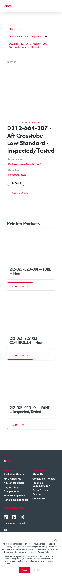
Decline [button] (37, 570)
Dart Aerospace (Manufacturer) (24, 164)
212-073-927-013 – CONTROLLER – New (26, 340)
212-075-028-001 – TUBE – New (30, 271)
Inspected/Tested (17, 174)
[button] (54, 6)
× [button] (55, 538)
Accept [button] (24, 570)
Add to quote (20, 193)
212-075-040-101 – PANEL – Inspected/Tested (30, 409)
